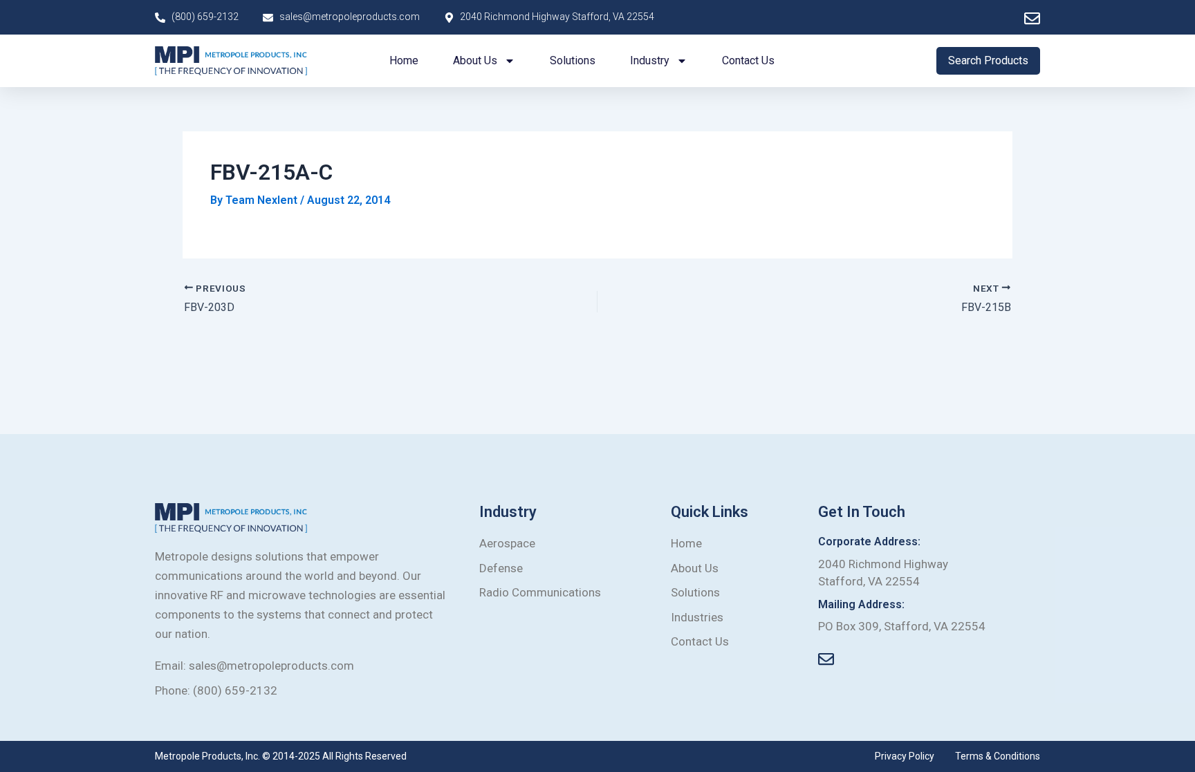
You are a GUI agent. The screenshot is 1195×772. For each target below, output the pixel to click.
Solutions (572, 60)
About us (475, 60)
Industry (649, 60)
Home (403, 60)
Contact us (748, 60)
